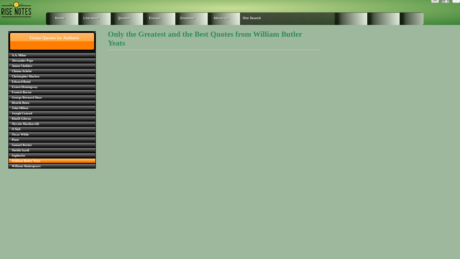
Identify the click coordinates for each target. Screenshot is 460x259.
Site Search (251, 18)
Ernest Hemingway (25, 87)
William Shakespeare (26, 166)
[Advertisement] (213, 94)
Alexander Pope (22, 60)
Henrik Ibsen (20, 103)
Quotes (124, 18)
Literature (91, 18)
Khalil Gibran (21, 118)
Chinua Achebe (22, 71)
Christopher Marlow (26, 76)
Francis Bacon (21, 92)
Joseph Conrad (22, 113)
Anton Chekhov (22, 66)
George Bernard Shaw (27, 97)
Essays (155, 18)
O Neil (16, 129)
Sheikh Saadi (20, 150)
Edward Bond (21, 81)
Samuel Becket (22, 145)
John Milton (20, 108)
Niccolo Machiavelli (25, 124)
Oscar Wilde (20, 134)
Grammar (183, 18)
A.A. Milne (19, 55)
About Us (221, 18)
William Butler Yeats (26, 161)
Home (59, 18)
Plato (15, 139)
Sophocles (18, 155)
